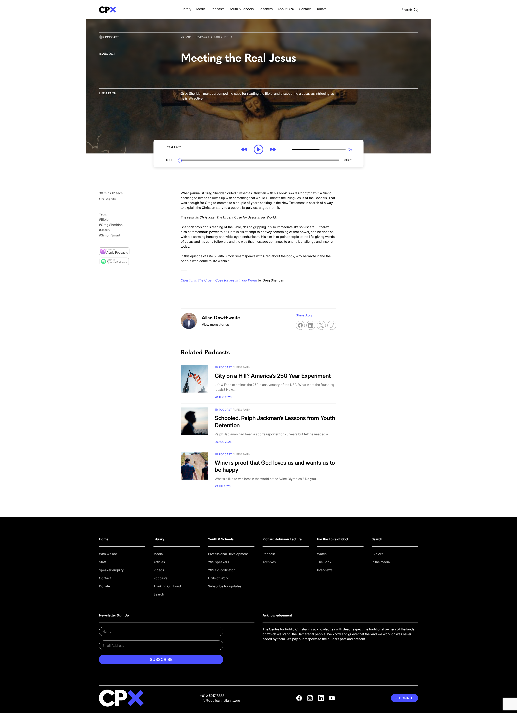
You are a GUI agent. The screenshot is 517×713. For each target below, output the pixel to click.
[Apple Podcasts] (114, 251)
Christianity (223, 36)
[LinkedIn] (321, 698)
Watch (322, 554)
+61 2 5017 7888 (212, 696)
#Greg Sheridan (111, 225)
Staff (102, 562)
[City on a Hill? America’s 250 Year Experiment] (194, 379)
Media (201, 9)
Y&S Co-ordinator (221, 570)
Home (103, 539)
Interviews (324, 570)
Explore (377, 554)
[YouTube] (332, 698)
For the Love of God (332, 539)
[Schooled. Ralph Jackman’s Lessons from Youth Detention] (194, 421)
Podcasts (217, 9)
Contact (305, 9)
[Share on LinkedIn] (310, 325)
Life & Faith (107, 93)
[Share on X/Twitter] (321, 325)
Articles (159, 562)
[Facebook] (299, 698)
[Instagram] (310, 698)
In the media (381, 562)
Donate (321, 9)
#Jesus (104, 230)
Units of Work (218, 578)
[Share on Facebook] (300, 325)
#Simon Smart (109, 235)
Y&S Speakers (218, 562)
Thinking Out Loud (167, 586)
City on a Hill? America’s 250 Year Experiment (273, 375)
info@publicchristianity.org (220, 700)
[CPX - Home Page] (136, 9)
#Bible (103, 219)
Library (186, 9)
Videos (158, 570)
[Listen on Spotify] (114, 261)
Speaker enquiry (111, 570)
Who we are (108, 554)
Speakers (265, 9)
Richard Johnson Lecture (282, 539)
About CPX (285, 9)
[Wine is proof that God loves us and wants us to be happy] (194, 466)
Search (158, 594)
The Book (324, 562)
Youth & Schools (241, 9)
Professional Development (228, 554)
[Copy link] (331, 325)
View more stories (215, 324)
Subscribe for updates (224, 586)
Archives (269, 562)
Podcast (112, 37)
